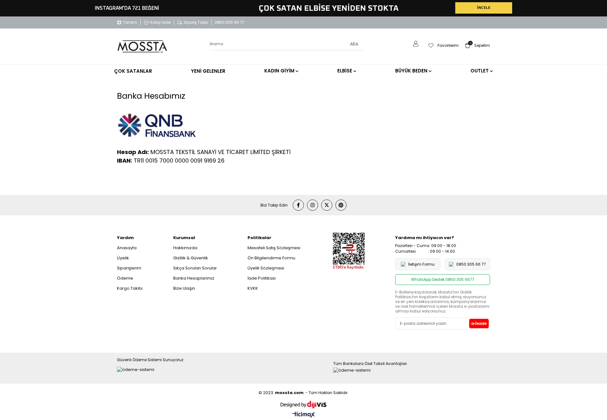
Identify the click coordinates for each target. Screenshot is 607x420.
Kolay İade (160, 22)
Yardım (130, 22)
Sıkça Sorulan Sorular (195, 268)
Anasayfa (127, 248)
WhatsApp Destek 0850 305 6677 (442, 279)
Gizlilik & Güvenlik (190, 258)
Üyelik (123, 258)
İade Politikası (262, 278)
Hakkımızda (185, 248)
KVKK (253, 288)
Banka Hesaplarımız (193, 278)
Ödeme (125, 278)
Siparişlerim (129, 268)
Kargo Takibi (130, 288)
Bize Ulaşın (184, 288)
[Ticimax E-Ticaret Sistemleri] (303, 415)
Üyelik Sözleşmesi (266, 268)
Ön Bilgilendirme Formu (271, 258)
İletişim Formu (421, 264)
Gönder (479, 323)
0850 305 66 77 (229, 22)
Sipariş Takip (196, 22)
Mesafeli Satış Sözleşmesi (274, 248)
